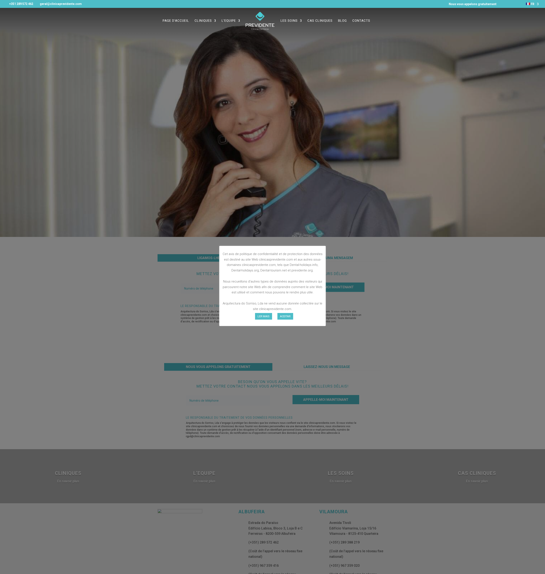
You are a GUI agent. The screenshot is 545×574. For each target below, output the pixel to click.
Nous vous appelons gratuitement (471, 4)
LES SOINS (289, 21)
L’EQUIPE (229, 21)
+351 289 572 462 (21, 4)
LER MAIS (264, 316)
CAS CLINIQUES (320, 21)
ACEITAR (285, 316)
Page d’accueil (176, 21)
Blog (342, 21)
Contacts (361, 21)
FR (532, 4)
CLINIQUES (203, 21)
